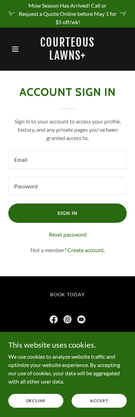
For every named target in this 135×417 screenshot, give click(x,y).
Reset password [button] (68, 234)
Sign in (67, 213)
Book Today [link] (67, 294)
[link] (67, 57)
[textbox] (67, 159)
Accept (99, 400)
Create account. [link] (86, 250)
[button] (17, 49)
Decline (36, 400)
